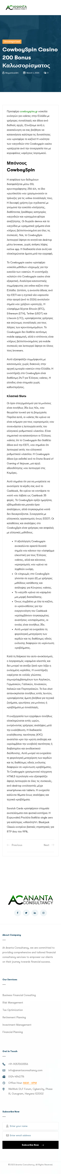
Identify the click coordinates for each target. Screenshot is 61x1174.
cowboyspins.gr (29, 111)
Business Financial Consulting (19, 995)
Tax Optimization (12, 1010)
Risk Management (12, 1002)
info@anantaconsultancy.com (25, 1070)
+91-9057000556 (18, 1064)
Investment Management (16, 1024)
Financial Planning (12, 1032)
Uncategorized (12, 41)
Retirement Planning (14, 1017)
